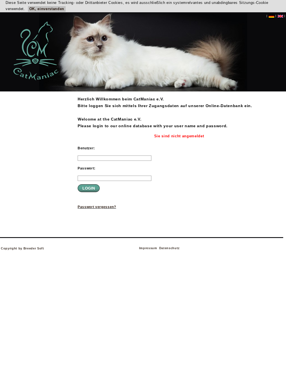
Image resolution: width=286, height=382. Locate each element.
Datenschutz (169, 248)
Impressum (148, 248)
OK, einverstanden (46, 9)
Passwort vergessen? (97, 207)
